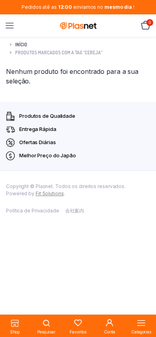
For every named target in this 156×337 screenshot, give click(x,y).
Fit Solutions (50, 193)
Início (21, 45)
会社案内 (74, 211)
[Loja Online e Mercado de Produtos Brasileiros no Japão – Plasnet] (78, 25)
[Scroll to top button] (143, 305)
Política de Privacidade (32, 211)
